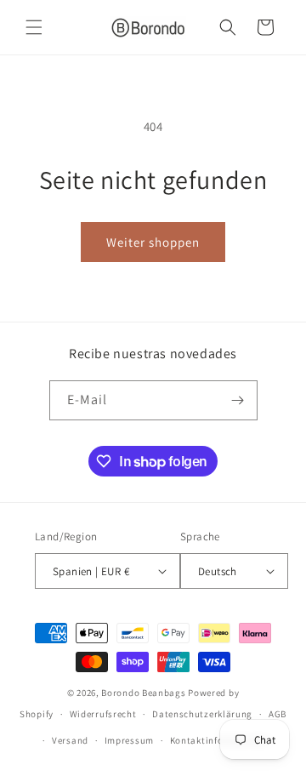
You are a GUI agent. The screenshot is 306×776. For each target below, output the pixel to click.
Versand (70, 740)
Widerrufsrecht (103, 714)
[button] (34, 27)
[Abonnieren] (238, 400)
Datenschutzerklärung (202, 714)
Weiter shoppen (153, 242)
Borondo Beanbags (143, 693)
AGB (277, 714)
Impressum (129, 740)
